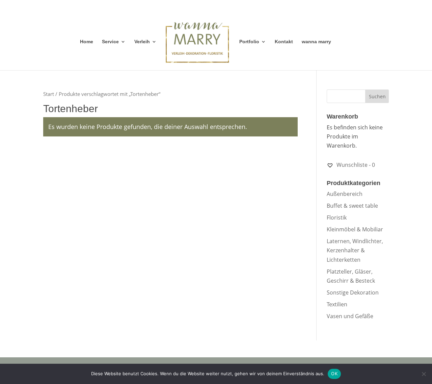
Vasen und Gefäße (350, 316)
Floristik (337, 217)
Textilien (337, 304)
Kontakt (284, 41)
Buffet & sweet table (352, 205)
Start (48, 94)
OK (334, 373)
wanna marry (316, 41)
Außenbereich (344, 194)
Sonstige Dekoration (353, 292)
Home (86, 41)
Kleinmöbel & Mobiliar (355, 229)
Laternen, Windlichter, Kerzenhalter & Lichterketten (355, 250)
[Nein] (423, 373)
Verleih (142, 41)
